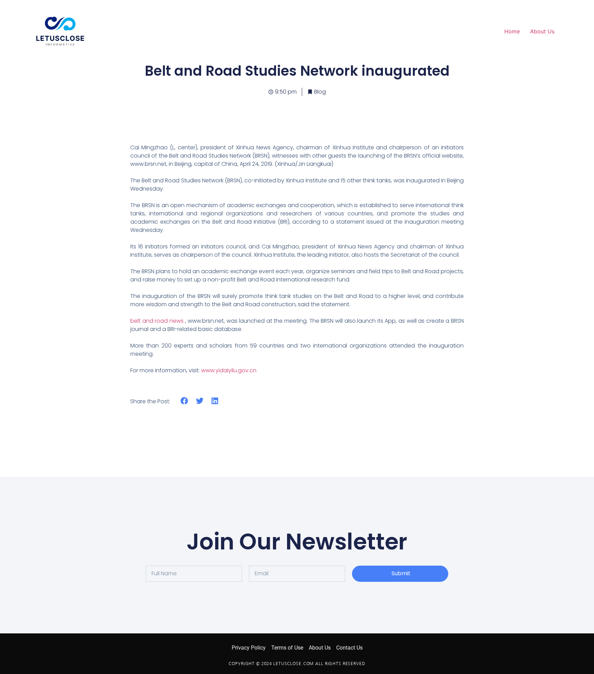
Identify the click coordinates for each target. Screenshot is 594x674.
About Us (542, 31)
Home (512, 31)
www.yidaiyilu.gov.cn (228, 370)
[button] (184, 401)
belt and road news (157, 321)
